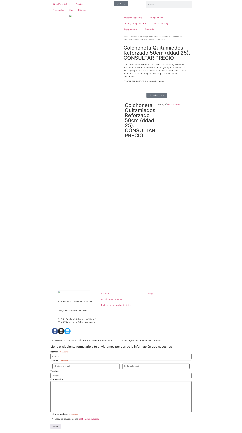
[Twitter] (67, 331)
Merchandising (161, 23)
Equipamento (130, 29)
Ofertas (79, 4)
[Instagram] (61, 331)
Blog (71, 10)
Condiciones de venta (111, 299)
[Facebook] (55, 331)
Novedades (58, 10)
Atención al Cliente (62, 4)
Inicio (126, 37)
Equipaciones (156, 17)
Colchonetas (152, 37)
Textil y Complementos (135, 23)
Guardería (149, 29)
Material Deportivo (133, 17)
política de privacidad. (89, 419)
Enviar (55, 426)
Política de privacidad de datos (116, 305)
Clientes (82, 10)
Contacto (105, 293)
